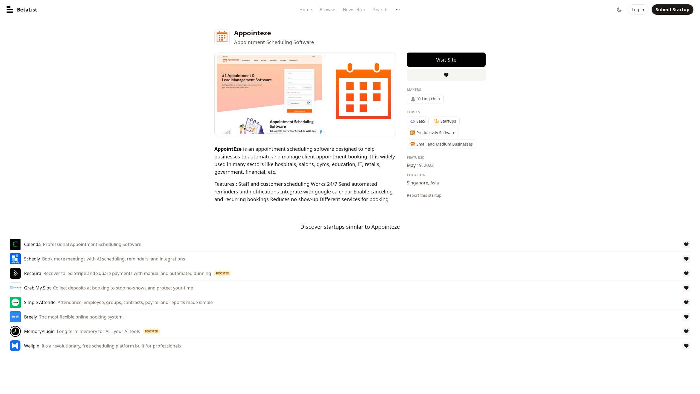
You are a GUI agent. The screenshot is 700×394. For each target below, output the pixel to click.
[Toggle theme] (619, 10)
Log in (638, 10)
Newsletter (354, 10)
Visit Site (446, 59)
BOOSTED (222, 273)
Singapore (417, 183)
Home (305, 10)
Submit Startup (672, 10)
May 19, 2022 (420, 165)
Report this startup (424, 195)
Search (380, 10)
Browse (327, 10)
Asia (434, 183)
